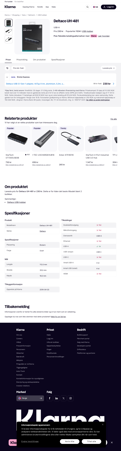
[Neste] (113, 145)
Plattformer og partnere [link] (86, 353)
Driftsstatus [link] (81, 349)
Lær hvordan (104, 36)
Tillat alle (91, 441)
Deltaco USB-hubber (16, 202)
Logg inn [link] (50, 339)
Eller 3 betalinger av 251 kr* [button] (15, 165)
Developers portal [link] (84, 346)
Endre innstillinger (30, 441)
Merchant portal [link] (83, 339)
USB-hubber (87, 31)
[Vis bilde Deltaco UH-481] (9, 23)
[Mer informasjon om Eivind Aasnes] (7, 77)
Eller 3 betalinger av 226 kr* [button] (41, 165)
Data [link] (24, 15)
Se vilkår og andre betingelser (98, 100)
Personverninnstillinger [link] (55, 357)
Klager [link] (49, 349)
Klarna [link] (7, 15)
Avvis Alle (69, 441)
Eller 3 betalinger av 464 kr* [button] (95, 165)
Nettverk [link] (31, 15)
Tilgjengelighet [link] (21, 368)
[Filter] (7, 68)
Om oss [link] (19, 335)
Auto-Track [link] (20, 371)
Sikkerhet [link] (20, 353)
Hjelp (54, 7)
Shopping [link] (15, 15)
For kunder (9, 2)
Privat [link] (50, 329)
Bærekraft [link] (20, 357)
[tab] (8, 59)
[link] (49, 398)
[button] (95, 7)
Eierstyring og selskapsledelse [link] (27, 382)
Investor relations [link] (23, 386)
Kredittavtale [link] (52, 353)
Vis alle (113, 119)
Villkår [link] (18, 342)
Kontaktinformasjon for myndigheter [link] (30, 379)
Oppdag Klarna (28, 7)
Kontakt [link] (19, 375)
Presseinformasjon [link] (23, 346)
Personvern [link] (20, 349)
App (47, 7)
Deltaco (43, 231)
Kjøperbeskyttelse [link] (54, 346)
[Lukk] (102, 424)
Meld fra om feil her (58, 317)
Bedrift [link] (81, 329)
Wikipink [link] (19, 360)
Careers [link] (19, 339)
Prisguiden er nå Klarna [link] (25, 364)
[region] (61, 434)
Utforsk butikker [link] (53, 342)
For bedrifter (19, 2)
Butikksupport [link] (82, 335)
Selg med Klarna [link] (83, 342)
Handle (40, 7)
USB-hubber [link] (42, 15)
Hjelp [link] (49, 335)
